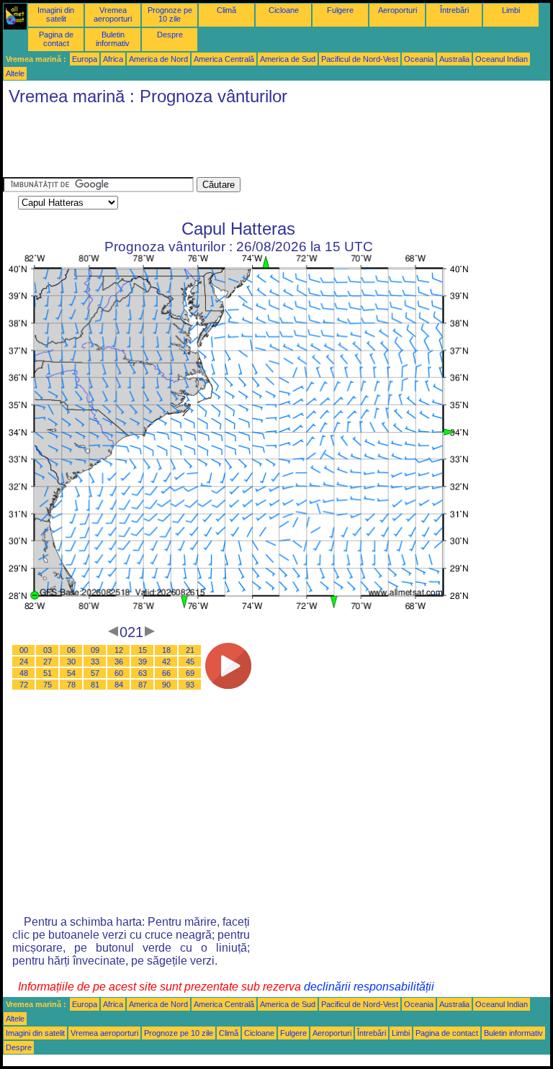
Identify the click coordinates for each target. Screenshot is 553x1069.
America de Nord (158, 59)
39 (142, 661)
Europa (84, 59)
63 (142, 673)
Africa (113, 59)
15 (142, 650)
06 (71, 650)
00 (23, 650)
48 (23, 673)
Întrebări (454, 10)
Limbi (511, 10)
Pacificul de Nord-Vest (359, 59)
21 (190, 650)
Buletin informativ (113, 39)
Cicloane (284, 10)
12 (118, 650)
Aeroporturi (397, 10)
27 (47, 661)
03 (47, 650)
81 (95, 684)
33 (95, 661)
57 (95, 673)
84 (118, 684)
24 (23, 661)
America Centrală (224, 59)
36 (118, 661)
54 (71, 673)
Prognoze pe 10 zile (170, 14)
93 (190, 684)
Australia (454, 59)
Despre (170, 34)
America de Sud (287, 59)
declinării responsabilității (369, 986)
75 (47, 684)
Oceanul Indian (501, 59)
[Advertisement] (265, 144)
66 (166, 673)
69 (190, 673)
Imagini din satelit (55, 14)
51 (47, 673)
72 (23, 684)
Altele (15, 73)
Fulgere (340, 10)
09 (95, 650)
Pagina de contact (56, 39)
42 (166, 661)
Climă (226, 10)
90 (166, 684)
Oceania (418, 59)
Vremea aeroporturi (113, 14)
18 (166, 650)
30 (71, 661)
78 (71, 684)
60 (118, 673)
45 (190, 661)
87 (142, 684)
